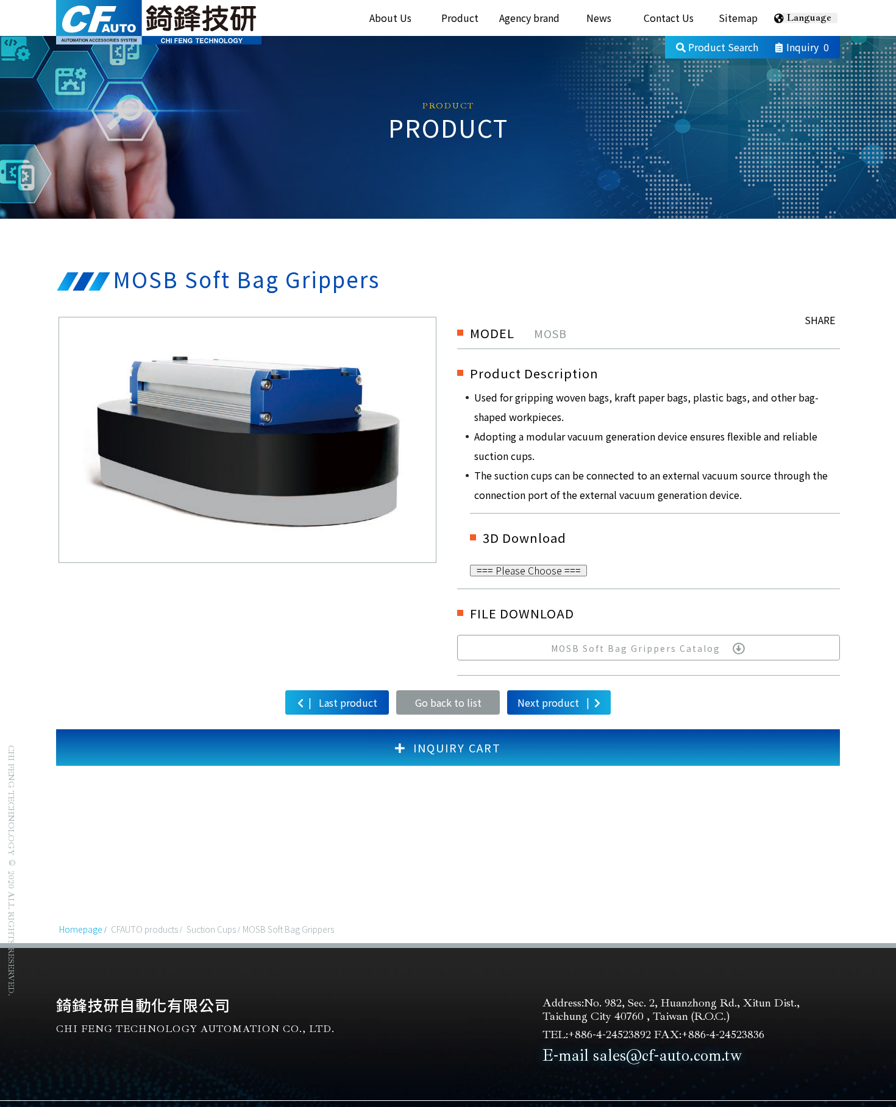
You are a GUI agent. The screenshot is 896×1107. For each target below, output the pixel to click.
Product (459, 17)
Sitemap (738, 17)
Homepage (80, 929)
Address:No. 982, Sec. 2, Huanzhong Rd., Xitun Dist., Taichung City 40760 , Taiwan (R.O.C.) (671, 1009)
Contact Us (669, 17)
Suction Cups (211, 929)
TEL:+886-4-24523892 (596, 1034)
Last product (342, 702)
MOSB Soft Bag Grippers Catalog (635, 648)
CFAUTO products (144, 929)
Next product (553, 702)
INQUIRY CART (457, 747)
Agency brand (529, 17)
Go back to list (448, 702)
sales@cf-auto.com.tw (667, 1055)
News (598, 17)
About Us (390, 17)
